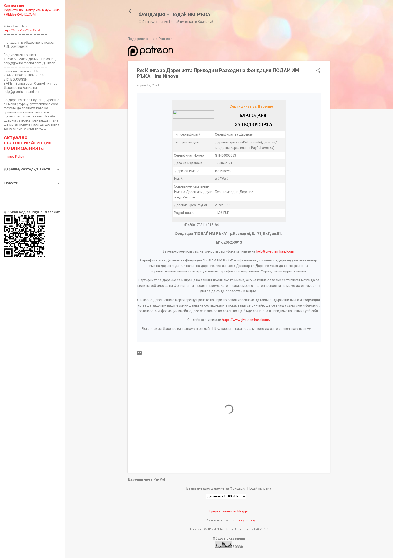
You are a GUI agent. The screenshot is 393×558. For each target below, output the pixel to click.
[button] (318, 71)
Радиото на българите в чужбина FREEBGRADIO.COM (32, 12)
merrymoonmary (246, 520)
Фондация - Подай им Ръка (174, 14)
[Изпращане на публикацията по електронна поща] (139, 355)
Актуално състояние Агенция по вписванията (28, 142)
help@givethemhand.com (275, 251)
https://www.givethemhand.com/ (246, 320)
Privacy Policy (14, 157)
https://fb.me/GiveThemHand (22, 30)
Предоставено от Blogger (229, 511)
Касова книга (15, 6)
